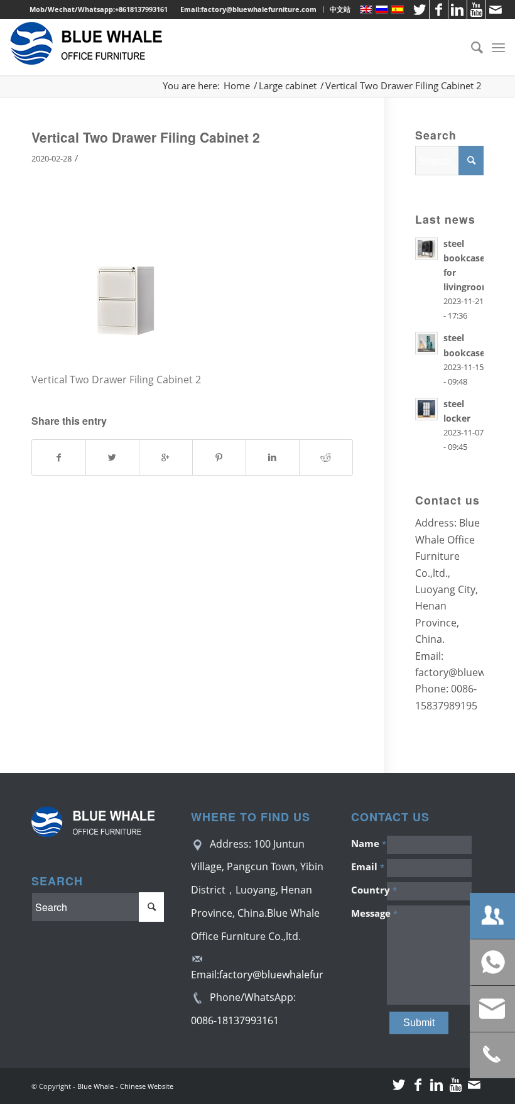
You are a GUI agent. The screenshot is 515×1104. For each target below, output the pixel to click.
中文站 (340, 9)
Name (368, 843)
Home (237, 85)
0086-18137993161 (235, 1020)
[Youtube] (476, 9)
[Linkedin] (457, 9)
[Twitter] (420, 9)
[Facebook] (439, 9)
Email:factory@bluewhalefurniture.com (248, 9)
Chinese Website (146, 1086)
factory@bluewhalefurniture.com (297, 974)
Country (369, 889)
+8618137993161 (141, 9)
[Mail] (495, 9)
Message (369, 913)
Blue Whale (95, 1086)
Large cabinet (288, 85)
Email (367, 866)
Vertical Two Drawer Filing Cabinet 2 (145, 137)
